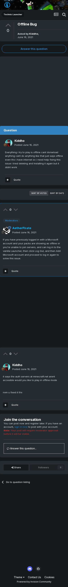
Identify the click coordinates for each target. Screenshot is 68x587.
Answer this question (34, 48)
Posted (26, 144)
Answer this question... (22, 448)
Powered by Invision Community (34, 581)
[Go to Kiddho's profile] (8, 142)
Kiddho (33, 33)
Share (17, 467)
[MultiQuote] (7, 179)
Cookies (49, 577)
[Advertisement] (34, 90)
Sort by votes (38, 193)
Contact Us (34, 577)
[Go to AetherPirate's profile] (6, 230)
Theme (18, 577)
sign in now (21, 426)
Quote (17, 179)
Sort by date (57, 193)
